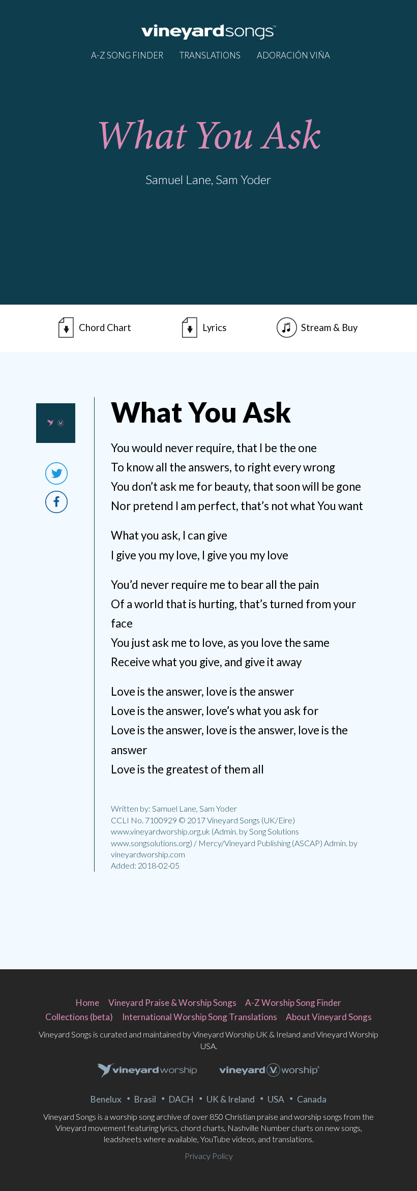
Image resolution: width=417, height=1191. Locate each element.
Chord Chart (105, 327)
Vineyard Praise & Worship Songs (172, 1002)
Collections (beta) (79, 1016)
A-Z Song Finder (127, 55)
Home (87, 1002)
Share (56, 502)
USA (275, 1099)
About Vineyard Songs (329, 1016)
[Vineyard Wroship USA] (269, 1071)
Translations (210, 55)
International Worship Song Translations (199, 1016)
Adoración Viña (293, 55)
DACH (181, 1099)
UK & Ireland (230, 1099)
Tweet (56, 473)
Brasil (145, 1099)
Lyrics (214, 327)
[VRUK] (147, 1071)
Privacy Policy (209, 1155)
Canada (311, 1099)
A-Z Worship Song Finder (293, 1002)
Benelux (106, 1099)
